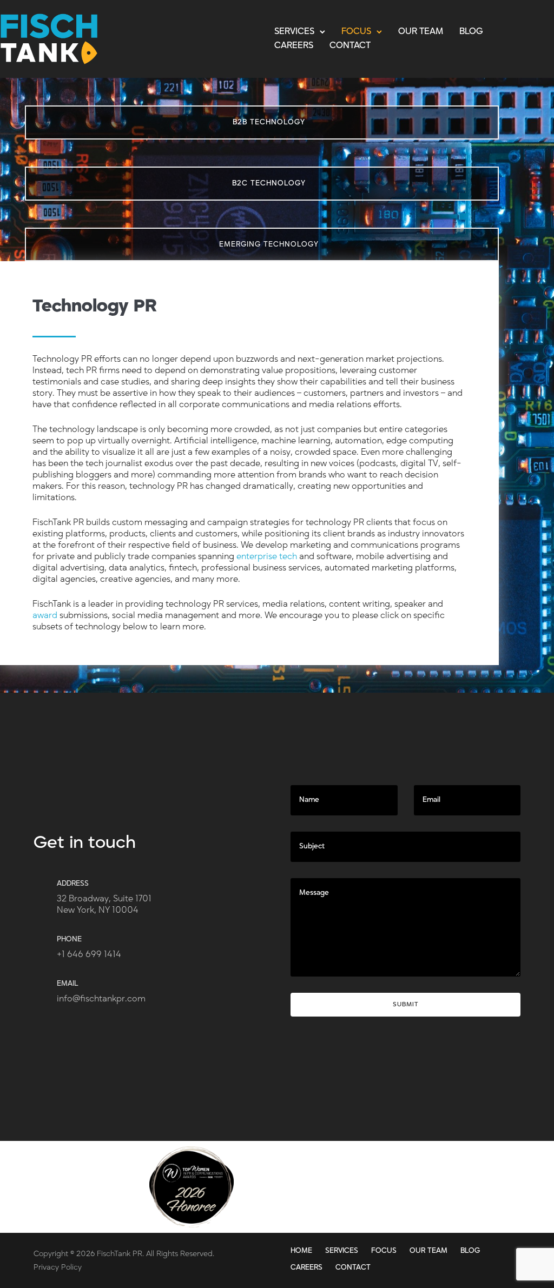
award (44, 615)
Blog (471, 31)
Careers (293, 45)
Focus (356, 31)
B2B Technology (269, 122)
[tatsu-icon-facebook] (490, 1181)
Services (294, 31)
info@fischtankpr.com (101, 999)
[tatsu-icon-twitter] (462, 1181)
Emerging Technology (269, 244)
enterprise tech (266, 556)
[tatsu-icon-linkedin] (434, 1181)
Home (301, 1250)
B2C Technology (269, 183)
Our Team (420, 31)
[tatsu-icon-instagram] (514, 1181)
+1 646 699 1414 (89, 954)
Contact (350, 45)
